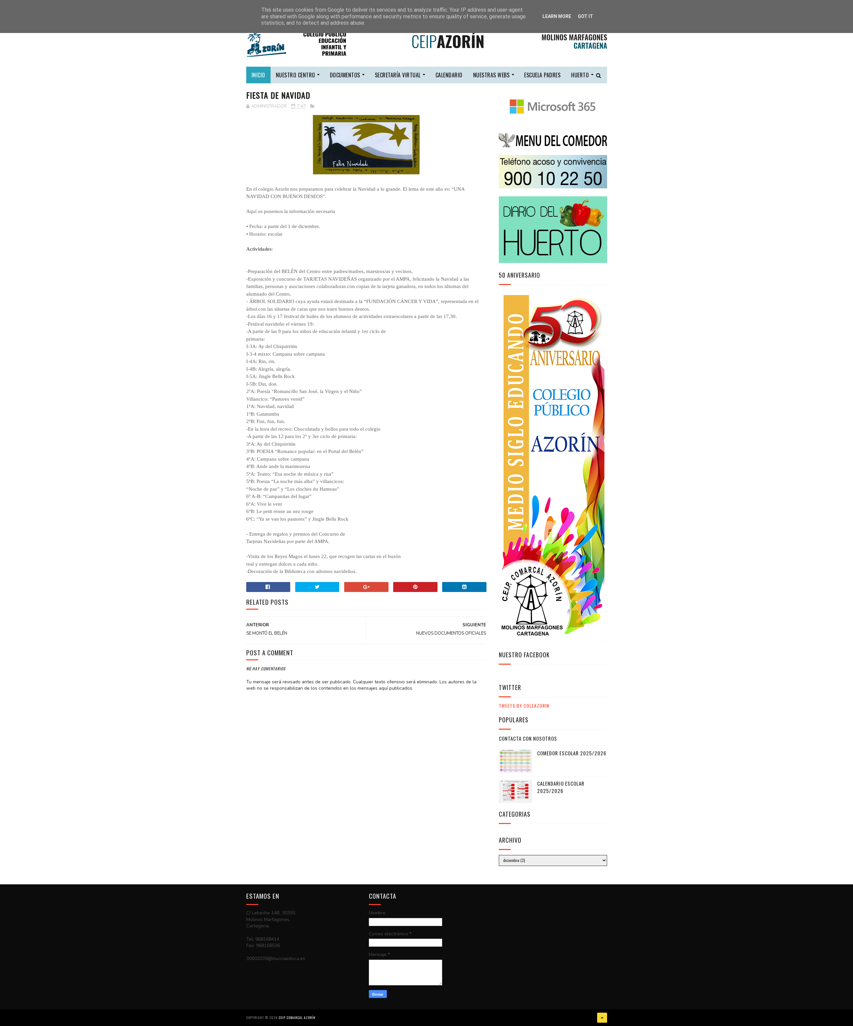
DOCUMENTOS (345, 75)
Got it (585, 16)
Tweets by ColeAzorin (524, 705)
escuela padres (542, 75)
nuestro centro (295, 75)
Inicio (258, 75)
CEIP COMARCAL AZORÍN (297, 1017)
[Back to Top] (602, 1018)
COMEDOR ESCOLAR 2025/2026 (571, 753)
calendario (448, 75)
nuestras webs (491, 75)
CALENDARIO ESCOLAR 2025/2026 (560, 787)
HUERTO (580, 75)
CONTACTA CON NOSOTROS (528, 738)
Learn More (556, 16)
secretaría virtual (398, 75)
